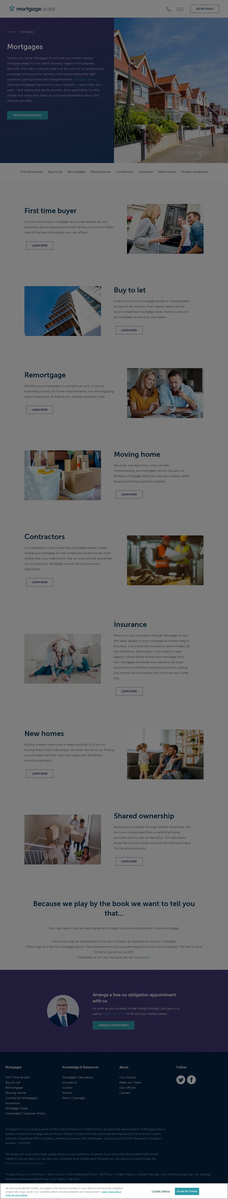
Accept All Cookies (187, 1191)
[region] (114, 1191)
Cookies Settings (161, 1191)
